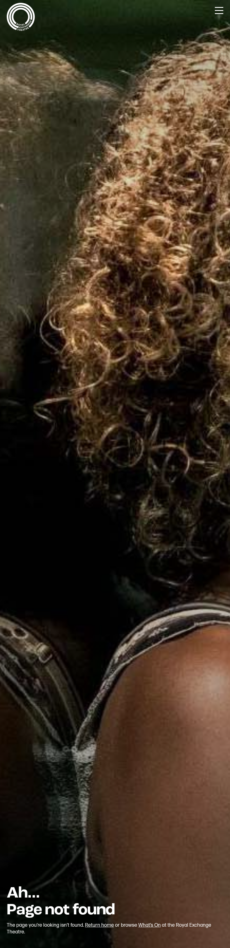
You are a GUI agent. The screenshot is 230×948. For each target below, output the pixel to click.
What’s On (149, 925)
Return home (99, 925)
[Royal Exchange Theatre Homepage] (21, 29)
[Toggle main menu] (219, 10)
